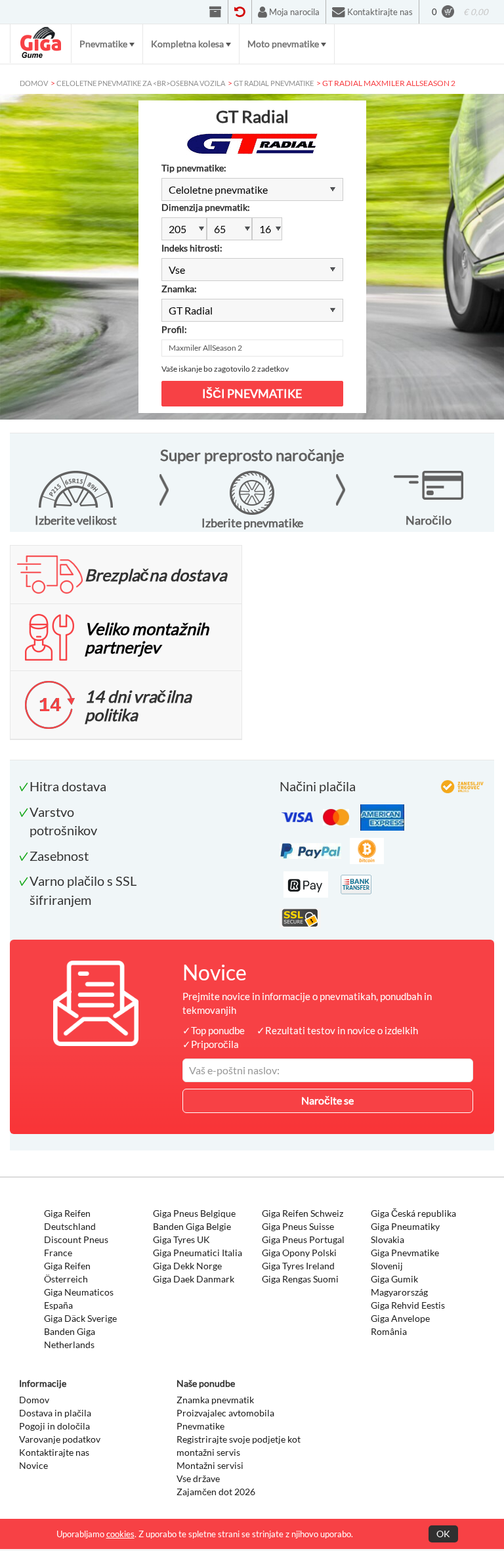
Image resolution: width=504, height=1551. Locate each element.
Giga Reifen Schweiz (302, 1213)
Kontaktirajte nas (54, 1452)
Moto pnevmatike (283, 43)
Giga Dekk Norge (187, 1265)
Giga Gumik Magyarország (399, 1285)
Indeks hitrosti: (191, 247)
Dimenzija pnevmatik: (205, 207)
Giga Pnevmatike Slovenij (405, 1259)
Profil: (174, 329)
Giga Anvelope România (400, 1325)
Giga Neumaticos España (79, 1298)
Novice (33, 1465)
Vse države (198, 1478)
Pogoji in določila (54, 1425)
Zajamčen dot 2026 (216, 1491)
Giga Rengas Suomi (300, 1278)
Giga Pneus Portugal (303, 1239)
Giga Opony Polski (299, 1252)
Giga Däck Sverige (80, 1318)
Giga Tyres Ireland (298, 1265)
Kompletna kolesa (187, 43)
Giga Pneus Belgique (194, 1213)
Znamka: (179, 288)
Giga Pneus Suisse (298, 1226)
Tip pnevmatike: (193, 167)
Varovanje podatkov (59, 1439)
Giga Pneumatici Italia (197, 1252)
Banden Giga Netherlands (69, 1338)
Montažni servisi (210, 1465)
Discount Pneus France (76, 1246)
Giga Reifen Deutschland (70, 1220)
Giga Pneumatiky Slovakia (405, 1233)
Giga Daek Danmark (193, 1278)
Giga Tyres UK (181, 1239)
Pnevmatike (103, 43)
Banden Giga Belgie (192, 1226)
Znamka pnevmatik (215, 1399)
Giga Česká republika (413, 1213)
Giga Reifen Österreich (67, 1272)
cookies (120, 1534)
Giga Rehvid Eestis (408, 1305)
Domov (34, 1399)
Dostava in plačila (55, 1412)
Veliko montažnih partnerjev (147, 638)
